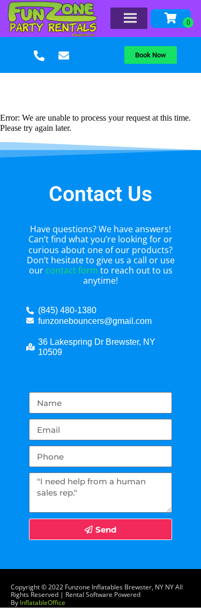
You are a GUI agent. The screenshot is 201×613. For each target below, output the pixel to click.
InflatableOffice (42, 602)
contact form (72, 270)
